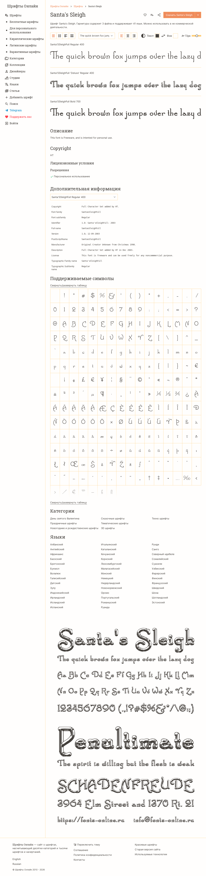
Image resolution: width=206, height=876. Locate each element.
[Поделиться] (159, 15)
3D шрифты (108, 528)
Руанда (105, 607)
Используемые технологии (151, 854)
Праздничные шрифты (63, 523)
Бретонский (57, 563)
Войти (14, 123)
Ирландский (57, 597)
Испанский (56, 607)
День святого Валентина (64, 518)
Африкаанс (56, 554)
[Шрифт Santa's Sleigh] (125, 721)
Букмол (54, 568)
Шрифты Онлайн (22, 6)
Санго (155, 549)
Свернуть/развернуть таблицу (68, 285)
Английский (57, 549)
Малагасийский (110, 568)
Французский (160, 583)
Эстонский (158, 602)
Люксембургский (111, 563)
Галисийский (58, 578)
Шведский (158, 587)
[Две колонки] (60, 36)
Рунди (155, 544)
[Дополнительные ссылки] (198, 15)
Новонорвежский (111, 587)
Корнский (107, 558)
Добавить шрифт (21, 97)
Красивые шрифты (146, 844)
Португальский (110, 597)
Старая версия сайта (147, 849)
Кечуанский (108, 554)
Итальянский (109, 544)
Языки (14, 84)
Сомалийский (160, 558)
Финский (157, 578)
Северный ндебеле (163, 554)
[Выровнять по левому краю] (122, 36)
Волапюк (55, 573)
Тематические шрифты (114, 523)
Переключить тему (88, 844)
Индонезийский (59, 592)
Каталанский (108, 549)
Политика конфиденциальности (93, 854)
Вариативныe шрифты (25, 52)
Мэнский (106, 573)
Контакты (79, 859)
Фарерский (158, 573)
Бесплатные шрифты (24, 22)
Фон (169, 35)
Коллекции (17, 65)
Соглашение (81, 850)
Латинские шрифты (23, 45)
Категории (17, 58)
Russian (17, 863)
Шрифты (15, 15)
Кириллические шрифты (27, 39)
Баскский (56, 558)
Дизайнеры (17, 71)
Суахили (157, 563)
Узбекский (158, 568)
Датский (55, 583)
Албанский (56, 544)
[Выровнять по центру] (128, 36)
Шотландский (160, 597)
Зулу (53, 587)
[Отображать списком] (53, 36)
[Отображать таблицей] (72, 36)
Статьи (14, 91)
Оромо (105, 592)
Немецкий (107, 578)
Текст (150, 35)
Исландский (57, 602)
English (17, 859)
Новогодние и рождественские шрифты (74, 528)
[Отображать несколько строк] (66, 36)
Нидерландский (110, 583)
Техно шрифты (160, 518)
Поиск (14, 104)
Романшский (108, 602)
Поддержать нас (21, 117)
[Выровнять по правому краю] (134, 36)
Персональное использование (72, 176)
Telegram (16, 110)
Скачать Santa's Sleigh (179, 14)
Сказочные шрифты (113, 518)
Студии (15, 78)
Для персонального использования (23, 30)
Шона (155, 592)
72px (187, 35)
